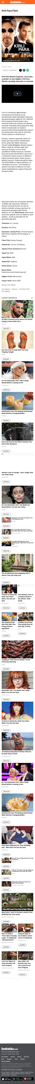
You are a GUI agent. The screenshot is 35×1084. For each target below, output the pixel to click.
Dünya (19, 1056)
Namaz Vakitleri (5, 1061)
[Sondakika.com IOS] (6, 1078)
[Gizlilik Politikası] (15, 1072)
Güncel (13, 1056)
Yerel (16, 1059)
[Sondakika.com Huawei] (28, 1078)
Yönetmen (5, 223)
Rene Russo (19, 212)
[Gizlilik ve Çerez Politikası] (26, 1072)
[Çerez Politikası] (6, 1073)
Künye (17, 1054)
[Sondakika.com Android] (17, 1078)
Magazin (9, 1059)
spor (18, 112)
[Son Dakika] (17, 2)
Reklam (9, 1054)
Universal (16, 249)
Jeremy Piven (15, 232)
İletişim (13, 1054)
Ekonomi (26, 1056)
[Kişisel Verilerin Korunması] (17, 1073)
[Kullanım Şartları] (5, 1072)
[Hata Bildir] (14, 1075)
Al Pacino (16, 145)
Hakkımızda (4, 1054)
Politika (22, 1059)
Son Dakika (4, 1056)
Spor (2, 1059)
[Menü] (3, 2)
